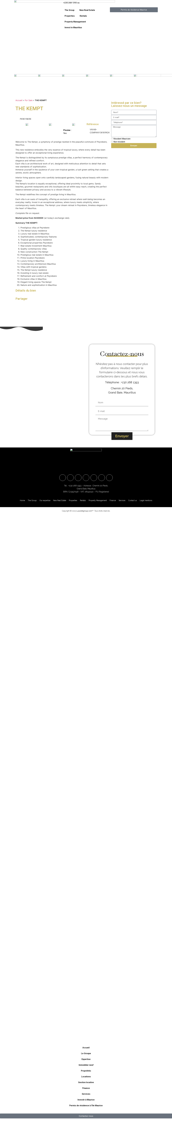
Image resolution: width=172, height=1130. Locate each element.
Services (122, 500)
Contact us (132, 500)
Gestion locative (86, 1082)
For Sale (28, 100)
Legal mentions (146, 500)
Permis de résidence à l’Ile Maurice (86, 1105)
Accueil (18, 100)
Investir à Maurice (86, 1100)
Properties (70, 16)
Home (22, 500)
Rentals (83, 16)
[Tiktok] (109, 477)
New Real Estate (87, 10)
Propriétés (86, 1071)
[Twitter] (101, 477)
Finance (113, 500)
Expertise (86, 1059)
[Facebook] (70, 477)
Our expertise (44, 500)
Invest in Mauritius (73, 27)
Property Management (75, 22)
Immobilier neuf (86, 1065)
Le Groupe (86, 1053)
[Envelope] (62, 477)
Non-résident (119, 142)
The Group (69, 10)
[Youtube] (94, 477)
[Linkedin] (86, 477)
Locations (86, 1076)
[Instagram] (78, 477)
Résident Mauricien (121, 139)
